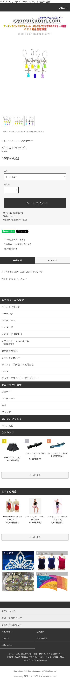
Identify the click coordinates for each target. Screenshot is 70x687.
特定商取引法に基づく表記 (15, 220)
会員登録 (40, 632)
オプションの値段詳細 (13, 213)
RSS (39, 660)
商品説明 (17, 260)
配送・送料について (41, 654)
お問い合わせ (7, 645)
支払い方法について (23, 654)
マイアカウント (8, 632)
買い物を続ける (11, 249)
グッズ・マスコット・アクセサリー (24, 131)
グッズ (41, 131)
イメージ (52, 260)
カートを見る (42, 638)
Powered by (18, 676)
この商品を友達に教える (14, 239)
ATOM (44, 660)
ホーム (5, 131)
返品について (9, 216)
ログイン (5, 638)
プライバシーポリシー (37, 657)
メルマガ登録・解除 (55, 657)
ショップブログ (29, 660)
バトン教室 (7, 425)
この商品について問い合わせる (17, 244)
